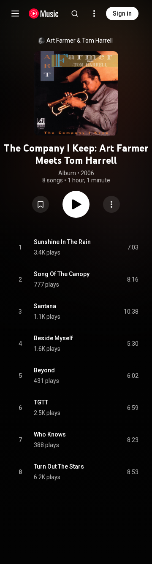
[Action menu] (111, 204)
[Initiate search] (74, 13)
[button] (40, 204)
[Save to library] (40, 204)
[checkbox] (133, 247)
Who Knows (50, 434)
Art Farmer (61, 40)
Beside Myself (53, 338)
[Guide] (15, 13)
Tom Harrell (97, 40)
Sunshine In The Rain (62, 242)
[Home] (44, 13)
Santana (45, 306)
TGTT (41, 402)
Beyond (44, 370)
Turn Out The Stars (59, 466)
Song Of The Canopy (62, 274)
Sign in (122, 13)
